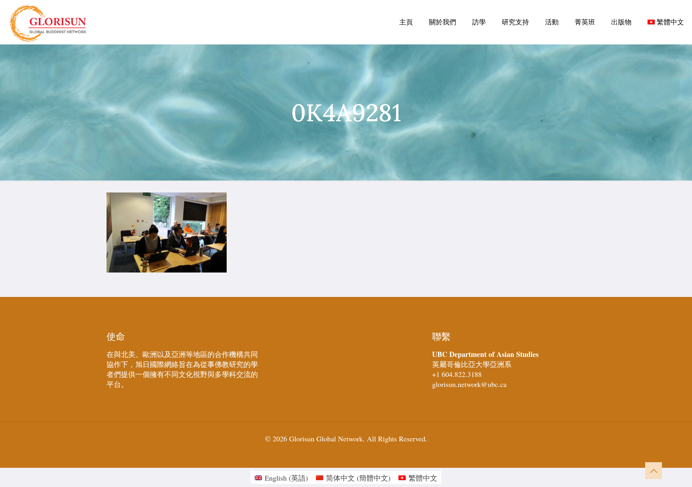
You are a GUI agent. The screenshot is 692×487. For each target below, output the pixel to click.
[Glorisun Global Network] (48, 22)
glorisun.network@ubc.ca (469, 384)
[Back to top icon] (653, 470)
